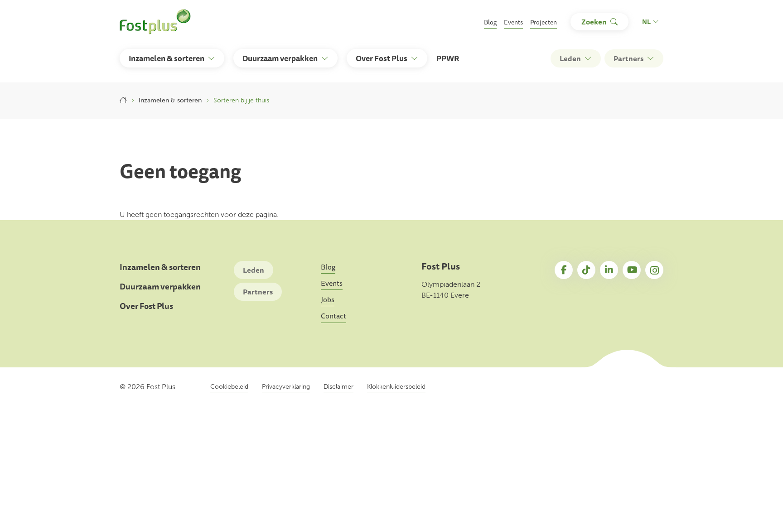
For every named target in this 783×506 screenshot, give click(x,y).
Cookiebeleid (229, 386)
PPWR (447, 58)
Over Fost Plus (146, 306)
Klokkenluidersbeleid (396, 386)
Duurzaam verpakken (160, 286)
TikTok (586, 270)
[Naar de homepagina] (155, 21)
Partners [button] (628, 58)
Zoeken (594, 22)
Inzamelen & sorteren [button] (166, 58)
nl (646, 22)
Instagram (654, 270)
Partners (258, 292)
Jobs (327, 299)
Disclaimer (338, 386)
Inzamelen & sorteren (170, 100)
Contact (333, 316)
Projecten (543, 22)
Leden (253, 270)
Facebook (564, 270)
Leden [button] (570, 58)
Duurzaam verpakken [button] (280, 58)
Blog (490, 22)
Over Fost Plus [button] (381, 58)
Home (123, 100)
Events (513, 22)
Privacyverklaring (286, 386)
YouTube (632, 270)
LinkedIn (609, 270)
